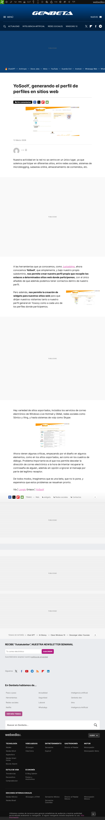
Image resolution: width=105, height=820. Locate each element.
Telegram (100, 26)
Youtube (27, 671)
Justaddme (69, 266)
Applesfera (10, 755)
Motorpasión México (89, 798)
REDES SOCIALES (55, 26)
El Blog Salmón (31, 774)
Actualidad (43, 693)
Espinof (48, 751)
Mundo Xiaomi (11, 764)
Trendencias (11, 774)
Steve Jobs (34, 69)
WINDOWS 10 (71, 26)
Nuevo (94, 17)
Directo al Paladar (71, 747)
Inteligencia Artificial (79, 707)
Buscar (95, 725)
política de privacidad (39, 657)
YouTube (54, 69)
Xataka (8, 747)
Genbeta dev (76, 698)
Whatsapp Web (91, 69)
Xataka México (11, 797)
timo (73, 702)
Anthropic (23, 69)
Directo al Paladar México (71, 798)
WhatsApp (43, 707)
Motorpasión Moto (91, 751)
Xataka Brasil (11, 800)
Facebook (95, 26)
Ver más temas (14, 714)
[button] (24, 149)
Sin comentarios (24, 102)
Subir (92, 735)
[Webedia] (13, 734)
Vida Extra (29, 751)
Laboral (42, 702)
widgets (47, 497)
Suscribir (47, 651)
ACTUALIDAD (13, 26)
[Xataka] (2, 2)
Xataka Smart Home (11, 759)
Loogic (22, 489)
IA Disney (43, 635)
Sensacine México (52, 797)
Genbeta (52, 13)
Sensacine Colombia (49, 801)
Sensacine (49, 747)
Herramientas (11, 698)
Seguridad (43, 698)
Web (37, 497)
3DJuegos (29, 747)
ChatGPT (11, 69)
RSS (37, 671)
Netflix (8, 707)
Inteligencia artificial (79, 693)
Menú (10, 17)
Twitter (86, 26)
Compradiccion (12, 781)
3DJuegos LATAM (32, 797)
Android (78, 69)
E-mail (47, 102)
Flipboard (90, 26)
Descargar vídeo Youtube (79, 635)
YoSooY (40, 489)
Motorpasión (89, 747)
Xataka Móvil (11, 751)
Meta (45, 69)
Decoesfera (10, 777)
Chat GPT (31, 635)
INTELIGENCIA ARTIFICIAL (34, 26)
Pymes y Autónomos (30, 778)
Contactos (76, 497)
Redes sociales (61, 497)
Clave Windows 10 (58, 635)
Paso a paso (11, 693)
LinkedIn (48, 671)
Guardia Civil (66, 69)
